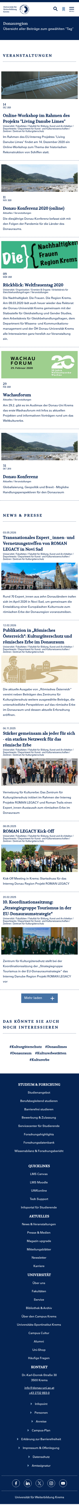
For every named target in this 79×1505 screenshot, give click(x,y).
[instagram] (51, 1483)
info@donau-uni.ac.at (39, 1388)
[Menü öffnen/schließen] (71, 9)
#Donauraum (21, 1053)
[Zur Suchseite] (55, 9)
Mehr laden (33, 997)
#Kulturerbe (39, 1060)
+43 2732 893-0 (39, 1393)
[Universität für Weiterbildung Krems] (17, 9)
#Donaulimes (56, 1047)
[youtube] (63, 1483)
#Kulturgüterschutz (26, 1047)
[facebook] (16, 1483)
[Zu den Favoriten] (63, 9)
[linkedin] (28, 1483)
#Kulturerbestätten (50, 1053)
